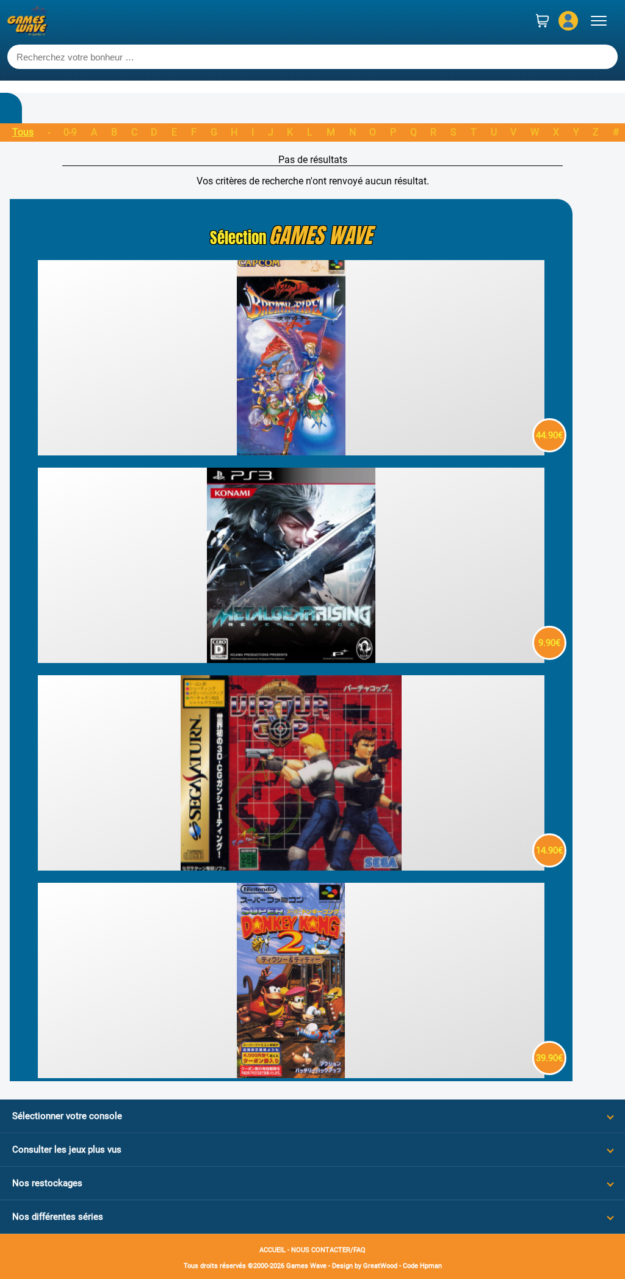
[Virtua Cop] (291, 867)
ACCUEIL (272, 1250)
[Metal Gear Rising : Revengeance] (291, 659)
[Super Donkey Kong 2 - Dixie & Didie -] (291, 1075)
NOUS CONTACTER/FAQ (328, 1250)
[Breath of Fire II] (291, 452)
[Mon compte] (568, 21)
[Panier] (542, 20)
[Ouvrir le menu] (598, 20)
